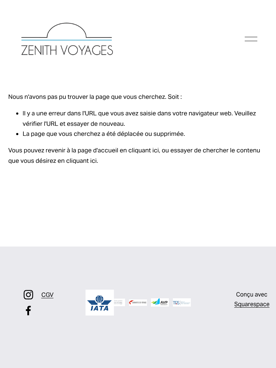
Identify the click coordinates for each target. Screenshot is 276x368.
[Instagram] (28, 295)
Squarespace (252, 304)
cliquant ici (143, 150)
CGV (47, 295)
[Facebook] (28, 310)
